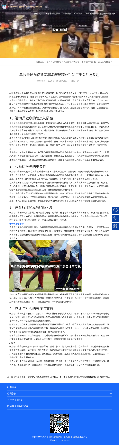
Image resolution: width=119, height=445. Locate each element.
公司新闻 (78, 13)
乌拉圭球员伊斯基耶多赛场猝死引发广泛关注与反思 (86, 61)
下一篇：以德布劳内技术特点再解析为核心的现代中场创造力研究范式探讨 (85, 376)
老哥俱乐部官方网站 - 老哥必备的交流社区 (63, 437)
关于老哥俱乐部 (53, 13)
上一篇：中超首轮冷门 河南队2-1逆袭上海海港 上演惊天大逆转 (33, 376)
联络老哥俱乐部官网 (106, 13)
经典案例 (67, 13)
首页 (48, 61)
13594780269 (64, 440)
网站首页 (38, 13)
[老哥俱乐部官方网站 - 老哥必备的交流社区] (27, 6)
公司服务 (90, 13)
